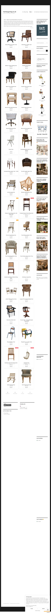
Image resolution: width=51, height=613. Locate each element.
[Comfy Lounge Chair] (11, 183)
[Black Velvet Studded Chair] (11, 78)
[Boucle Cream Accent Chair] (26, 78)
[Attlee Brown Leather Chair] (26, 36)
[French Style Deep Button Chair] (11, 247)
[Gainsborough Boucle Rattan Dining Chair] (11, 268)
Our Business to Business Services (41, 11)
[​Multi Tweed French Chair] (26, 376)
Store (30, 11)
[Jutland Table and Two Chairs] (11, 290)
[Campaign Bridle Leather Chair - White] (11, 162)
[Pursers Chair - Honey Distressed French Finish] (26, 311)
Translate (26, 408)
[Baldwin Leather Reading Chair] (11, 57)
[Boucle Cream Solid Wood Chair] (11, 99)
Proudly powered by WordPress (14, 603)
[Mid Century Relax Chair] (11, 311)
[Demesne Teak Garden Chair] (26, 183)
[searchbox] (42, 43)
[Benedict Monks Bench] (26, 57)
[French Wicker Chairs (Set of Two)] (26, 247)
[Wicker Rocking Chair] (11, 376)
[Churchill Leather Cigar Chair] (26, 162)
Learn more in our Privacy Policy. (31, 605)
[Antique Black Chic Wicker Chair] (11, 36)
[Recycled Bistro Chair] (11, 333)
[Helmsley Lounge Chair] (26, 268)
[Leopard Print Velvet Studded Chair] (26, 290)
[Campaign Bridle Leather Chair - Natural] (26, 140)
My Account (8, 393)
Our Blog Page (25, 11)
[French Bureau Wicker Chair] (26, 226)
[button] (41, 59)
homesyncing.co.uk (9, 12)
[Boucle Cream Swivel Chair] (26, 99)
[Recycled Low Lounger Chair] (26, 333)
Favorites (22, 393)
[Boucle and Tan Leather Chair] (26, 119)
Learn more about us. (29, 606)
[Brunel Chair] (11, 140)
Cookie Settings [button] (37, 610)
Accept (48, 612)
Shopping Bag (30, 393)
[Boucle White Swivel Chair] (11, 119)
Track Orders (15, 393)
